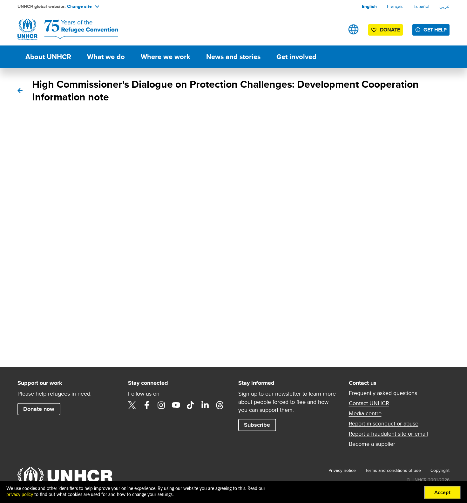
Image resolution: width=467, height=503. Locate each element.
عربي (444, 6)
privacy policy (19, 495)
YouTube (176, 405)
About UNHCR (48, 56)
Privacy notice (342, 470)
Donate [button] (390, 29)
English (369, 6)
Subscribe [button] (257, 425)
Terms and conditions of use (393, 470)
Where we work (165, 56)
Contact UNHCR (369, 403)
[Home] (61, 29)
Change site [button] (79, 6)
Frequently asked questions (383, 393)
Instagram (161, 405)
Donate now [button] (38, 409)
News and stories (233, 56)
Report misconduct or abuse (383, 423)
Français (395, 6)
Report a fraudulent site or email (388, 433)
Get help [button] (435, 29)
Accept (442, 492)
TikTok (190, 405)
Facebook (147, 405)
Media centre (365, 413)
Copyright (440, 470)
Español (421, 6)
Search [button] (333, 29)
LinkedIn (205, 405)
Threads (220, 405)
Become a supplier (372, 443)
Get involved (296, 56)
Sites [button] (353, 29)
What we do (106, 56)
